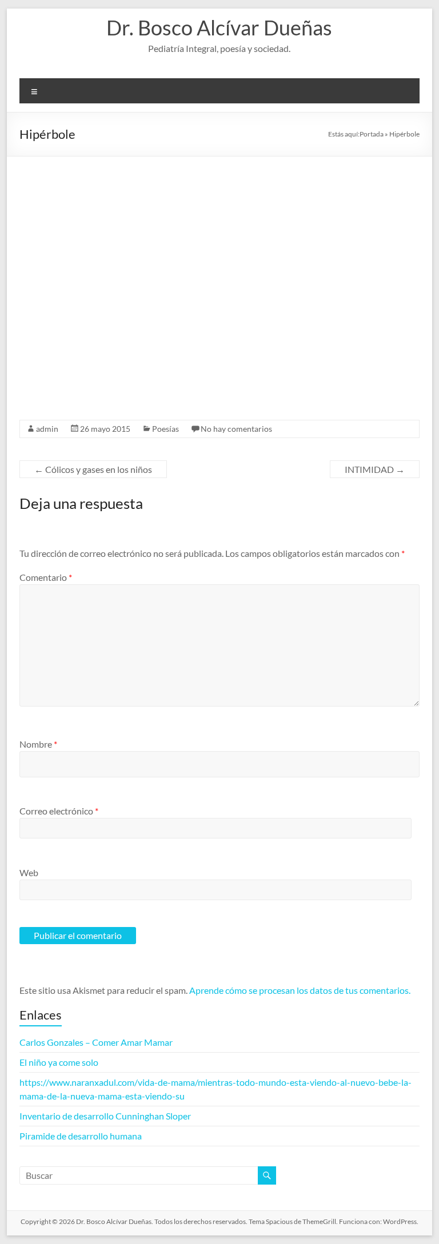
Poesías (165, 429)
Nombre (38, 744)
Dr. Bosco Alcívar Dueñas (219, 27)
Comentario (45, 577)
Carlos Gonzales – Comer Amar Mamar (96, 1042)
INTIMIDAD (375, 469)
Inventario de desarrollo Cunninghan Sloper (105, 1115)
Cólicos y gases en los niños (93, 469)
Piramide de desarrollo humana (80, 1135)
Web (28, 872)
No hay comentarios (236, 429)
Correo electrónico (58, 810)
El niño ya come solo (58, 1062)
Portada (372, 134)
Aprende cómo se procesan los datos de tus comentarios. (299, 990)
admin (47, 429)
